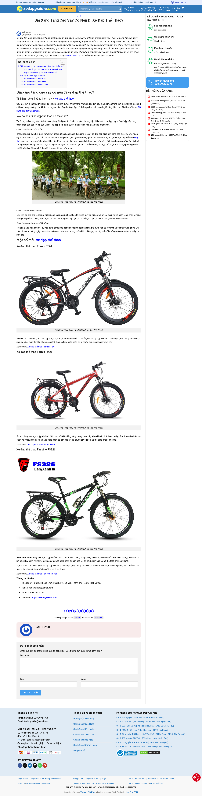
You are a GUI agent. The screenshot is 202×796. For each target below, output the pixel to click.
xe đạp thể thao (64, 98)
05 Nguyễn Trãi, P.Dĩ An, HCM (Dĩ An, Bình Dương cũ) (142, 742)
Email (83, 679)
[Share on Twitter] (71, 611)
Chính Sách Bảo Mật (83, 739)
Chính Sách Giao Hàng (83, 724)
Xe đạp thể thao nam (53, 779)
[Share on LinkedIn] (86, 611)
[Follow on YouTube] (44, 765)
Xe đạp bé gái (101, 779)
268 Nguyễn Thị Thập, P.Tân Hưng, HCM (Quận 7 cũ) (142, 738)
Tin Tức (79, 16)
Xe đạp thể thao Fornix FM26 (35, 82)
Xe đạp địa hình (135, 779)
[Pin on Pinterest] (81, 611)
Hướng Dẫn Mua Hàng (83, 718)
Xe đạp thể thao (22, 779)
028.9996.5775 (134, 10)
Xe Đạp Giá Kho (72, 55)
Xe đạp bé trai (90, 779)
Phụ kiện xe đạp (79, 783)
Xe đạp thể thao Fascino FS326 (36, 85)
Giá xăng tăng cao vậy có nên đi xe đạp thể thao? (42, 66)
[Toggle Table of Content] (61, 62)
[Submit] (119, 8)
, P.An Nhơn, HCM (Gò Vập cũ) (168, 96)
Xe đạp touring (134, 783)
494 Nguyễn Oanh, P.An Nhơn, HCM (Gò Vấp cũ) (140, 717)
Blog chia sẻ (79, 750)
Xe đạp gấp (46, 783)
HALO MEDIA (132, 792)
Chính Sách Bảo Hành (83, 729)
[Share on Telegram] (91, 611)
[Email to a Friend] (76, 611)
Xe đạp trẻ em (78, 779)
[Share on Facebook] (66, 611)
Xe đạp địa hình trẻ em (150, 779)
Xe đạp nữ (145, 783)
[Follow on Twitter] (30, 765)
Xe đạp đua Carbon (33, 783)
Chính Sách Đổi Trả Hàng (85, 745)
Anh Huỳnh (26, 32)
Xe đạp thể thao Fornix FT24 (35, 79)
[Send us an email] (35, 765)
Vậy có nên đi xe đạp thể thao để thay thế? (40, 72)
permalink (99, 618)
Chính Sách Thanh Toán (84, 734)
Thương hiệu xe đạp (93, 783)
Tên (22, 679)
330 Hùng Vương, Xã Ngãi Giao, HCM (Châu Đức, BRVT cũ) (145, 726)
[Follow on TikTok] (25, 765)
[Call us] (40, 765)
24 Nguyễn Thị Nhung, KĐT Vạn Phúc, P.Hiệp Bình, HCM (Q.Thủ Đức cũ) (150, 734)
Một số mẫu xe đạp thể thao (32, 76)
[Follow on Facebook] (20, 765)
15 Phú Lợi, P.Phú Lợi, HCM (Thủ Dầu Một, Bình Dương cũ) (144, 747)
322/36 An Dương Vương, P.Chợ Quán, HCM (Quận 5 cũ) (143, 722)
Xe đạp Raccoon (108, 783)
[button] (67, 9)
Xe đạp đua (20, 783)
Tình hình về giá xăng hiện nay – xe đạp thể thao (43, 69)
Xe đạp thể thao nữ (37, 779)
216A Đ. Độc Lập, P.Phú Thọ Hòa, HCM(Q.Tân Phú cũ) (142, 730)
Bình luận (25, 655)
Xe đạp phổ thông (156, 783)
